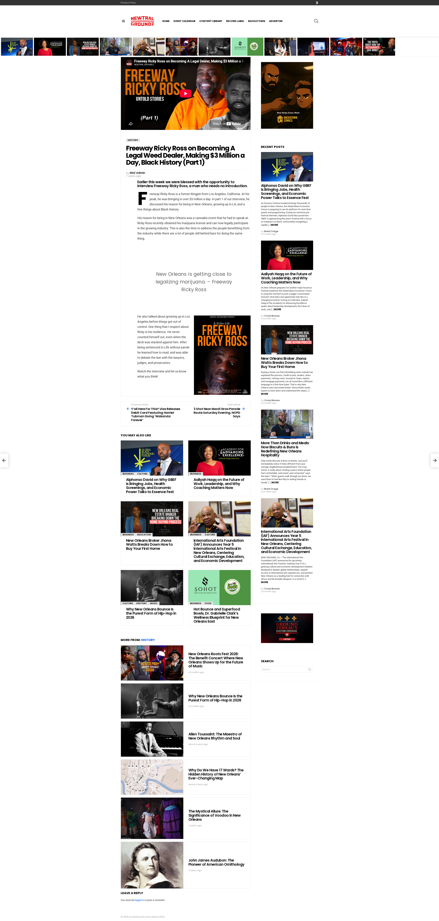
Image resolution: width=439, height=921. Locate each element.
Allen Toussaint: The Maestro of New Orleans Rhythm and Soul (215, 736)
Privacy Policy (128, 2)
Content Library (210, 21)
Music (154, 603)
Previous (1, 47)
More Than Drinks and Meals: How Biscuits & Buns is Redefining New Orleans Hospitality (113, 50)
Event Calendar (184, 21)
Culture (142, 473)
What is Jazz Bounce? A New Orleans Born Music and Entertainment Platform (345, 50)
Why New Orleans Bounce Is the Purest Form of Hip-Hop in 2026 (214, 51)
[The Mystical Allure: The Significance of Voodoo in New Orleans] (152, 818)
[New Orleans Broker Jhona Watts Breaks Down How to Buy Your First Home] (152, 518)
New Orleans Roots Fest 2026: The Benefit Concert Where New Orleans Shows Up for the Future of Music (181, 49)
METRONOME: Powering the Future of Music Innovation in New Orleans (313, 50)
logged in (139, 900)
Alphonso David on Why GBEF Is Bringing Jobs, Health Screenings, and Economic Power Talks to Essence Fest (17, 49)
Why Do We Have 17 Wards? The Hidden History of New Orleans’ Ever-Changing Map (216, 774)
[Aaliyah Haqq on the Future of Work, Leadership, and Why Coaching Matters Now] (219, 458)
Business (128, 473)
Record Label (235, 21)
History (141, 603)
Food (208, 603)
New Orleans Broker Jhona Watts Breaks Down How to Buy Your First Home (81, 50)
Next (437, 47)
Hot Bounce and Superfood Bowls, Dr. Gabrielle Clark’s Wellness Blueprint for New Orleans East (247, 49)
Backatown (256, 21)
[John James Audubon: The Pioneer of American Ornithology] (152, 865)
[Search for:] (287, 669)
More (274, 225)
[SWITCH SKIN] (317, 2)
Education (144, 534)
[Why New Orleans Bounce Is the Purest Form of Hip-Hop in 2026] (214, 47)
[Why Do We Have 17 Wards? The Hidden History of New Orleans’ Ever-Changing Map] (152, 777)
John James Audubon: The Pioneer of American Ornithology (216, 862)
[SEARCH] (316, 21)
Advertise (276, 21)
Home (166, 21)
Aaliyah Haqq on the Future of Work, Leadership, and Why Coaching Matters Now (49, 50)
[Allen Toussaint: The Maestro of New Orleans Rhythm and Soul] (152, 739)
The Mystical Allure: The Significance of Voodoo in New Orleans (214, 815)
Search (309, 670)
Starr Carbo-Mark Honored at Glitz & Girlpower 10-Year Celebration (276, 50)
